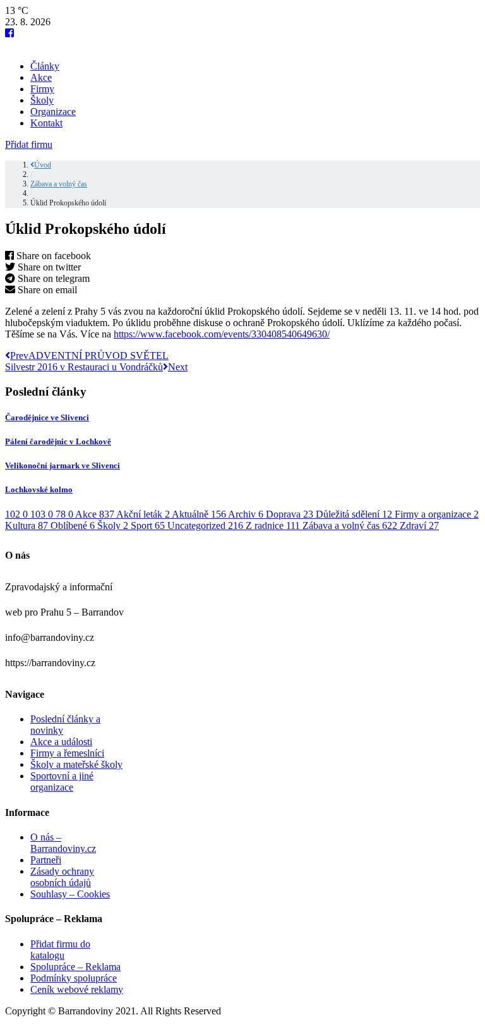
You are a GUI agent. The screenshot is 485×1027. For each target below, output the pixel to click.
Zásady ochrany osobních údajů (62, 877)
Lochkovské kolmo (39, 489)
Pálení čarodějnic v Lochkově (58, 441)
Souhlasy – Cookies (70, 894)
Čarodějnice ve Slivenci (47, 417)
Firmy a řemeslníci (67, 753)
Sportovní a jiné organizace (61, 781)
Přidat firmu (28, 144)
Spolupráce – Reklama (75, 966)
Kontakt (46, 123)
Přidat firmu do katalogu (60, 950)
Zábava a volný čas (58, 183)
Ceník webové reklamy (76, 989)
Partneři (45, 859)
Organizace (53, 111)
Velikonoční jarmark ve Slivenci (62, 465)
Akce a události (61, 741)
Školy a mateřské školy (76, 764)
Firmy (42, 88)
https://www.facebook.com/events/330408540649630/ (222, 334)
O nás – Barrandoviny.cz (63, 843)
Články (44, 66)
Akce (41, 77)
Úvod (42, 165)
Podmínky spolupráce (73, 978)
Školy (42, 100)
